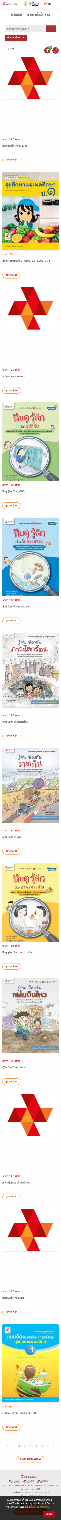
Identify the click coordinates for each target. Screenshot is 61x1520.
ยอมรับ (49, 1514)
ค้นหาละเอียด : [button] (14, 38)
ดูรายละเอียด (11, 160)
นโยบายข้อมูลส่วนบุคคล (39, 1507)
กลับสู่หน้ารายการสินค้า (30, 1459)
